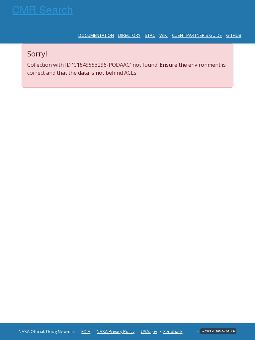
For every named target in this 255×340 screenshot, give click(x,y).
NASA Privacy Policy (115, 331)
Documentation (96, 35)
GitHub (233, 35)
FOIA (85, 331)
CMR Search (42, 9)
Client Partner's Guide (197, 35)
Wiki (163, 35)
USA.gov (149, 331)
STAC (150, 35)
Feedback (173, 331)
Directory (129, 35)
